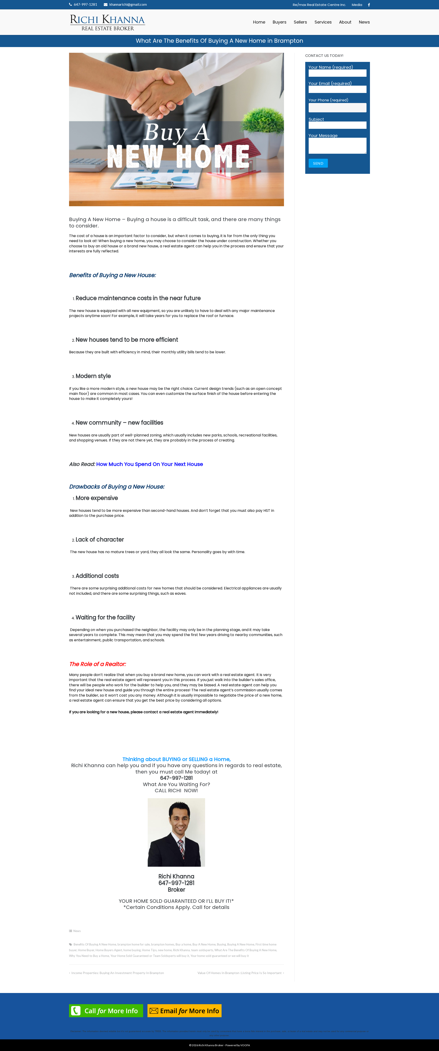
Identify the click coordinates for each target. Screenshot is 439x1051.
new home (165, 950)
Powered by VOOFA (237, 1045)
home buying (132, 950)
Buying (221, 944)
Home (259, 22)
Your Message (323, 136)
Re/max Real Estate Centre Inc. (319, 4)
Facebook (369, 4)
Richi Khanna (181, 950)
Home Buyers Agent (109, 950)
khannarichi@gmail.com (128, 4)
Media (357, 4)
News (364, 22)
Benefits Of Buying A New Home (95, 944)
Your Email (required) (330, 84)
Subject (316, 119)
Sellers (300, 22)
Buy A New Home (204, 944)
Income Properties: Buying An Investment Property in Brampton (117, 973)
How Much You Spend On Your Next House (149, 464)
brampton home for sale (134, 944)
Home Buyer (86, 950)
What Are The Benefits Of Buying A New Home (245, 950)
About (345, 22)
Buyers (279, 22)
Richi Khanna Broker (211, 1045)
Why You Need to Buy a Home (89, 956)
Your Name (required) (331, 67)
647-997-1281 (85, 4)
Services (323, 22)
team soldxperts (202, 950)
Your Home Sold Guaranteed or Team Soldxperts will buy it (149, 956)
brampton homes (162, 944)
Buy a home (183, 944)
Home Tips (149, 950)
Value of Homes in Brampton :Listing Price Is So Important (240, 973)
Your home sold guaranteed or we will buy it (219, 956)
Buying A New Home (240, 944)
